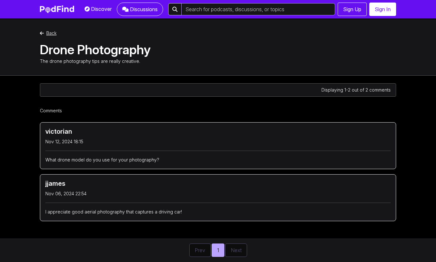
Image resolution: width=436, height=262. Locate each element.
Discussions (144, 9)
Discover (101, 9)
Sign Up (352, 9)
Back (51, 33)
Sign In (383, 9)
